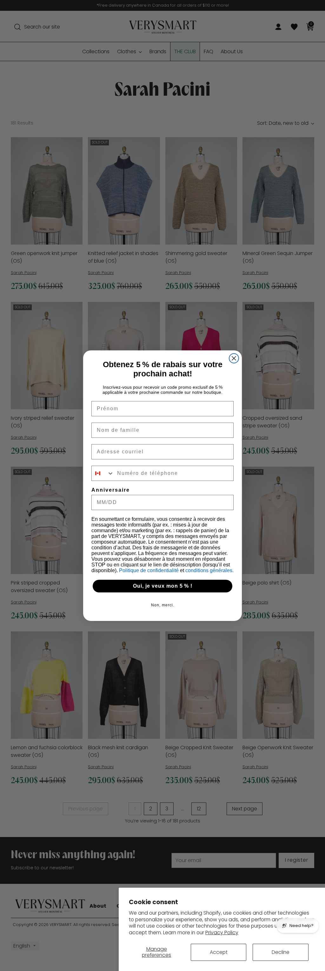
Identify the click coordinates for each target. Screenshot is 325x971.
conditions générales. (209, 570)
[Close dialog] (234, 358)
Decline (280, 952)
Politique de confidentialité (149, 570)
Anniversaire (110, 490)
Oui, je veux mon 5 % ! (162, 586)
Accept (219, 952)
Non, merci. (162, 605)
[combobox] (103, 473)
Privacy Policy (221, 932)
